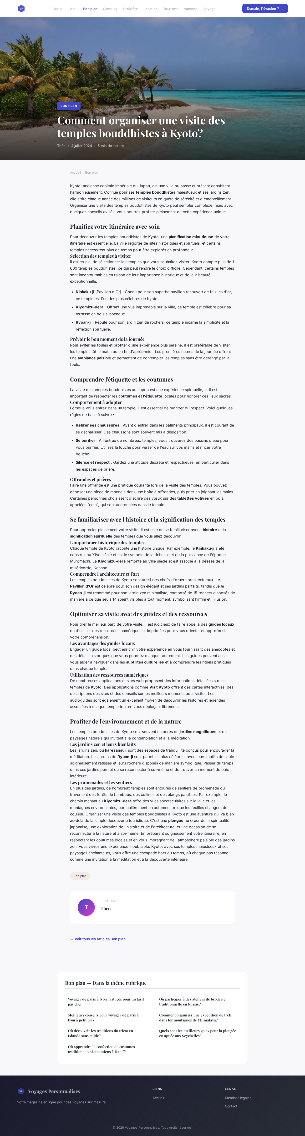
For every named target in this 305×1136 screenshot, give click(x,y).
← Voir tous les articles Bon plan (98, 939)
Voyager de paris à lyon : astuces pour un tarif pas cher (106, 1001)
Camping (110, 8)
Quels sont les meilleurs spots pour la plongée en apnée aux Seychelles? (197, 1033)
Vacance (191, 8)
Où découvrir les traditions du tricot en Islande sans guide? (100, 1033)
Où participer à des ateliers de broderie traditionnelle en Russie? (192, 1001)
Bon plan (90, 8)
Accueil (58, 8)
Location (150, 8)
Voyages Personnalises (54, 1091)
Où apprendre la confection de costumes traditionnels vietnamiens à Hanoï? (101, 1049)
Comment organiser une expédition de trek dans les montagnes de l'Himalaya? (195, 1017)
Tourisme (170, 8)
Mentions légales (238, 1098)
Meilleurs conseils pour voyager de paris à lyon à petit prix (103, 1017)
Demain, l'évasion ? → (265, 8)
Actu (73, 8)
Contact (231, 1106)
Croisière (130, 8)
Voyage (209, 8)
